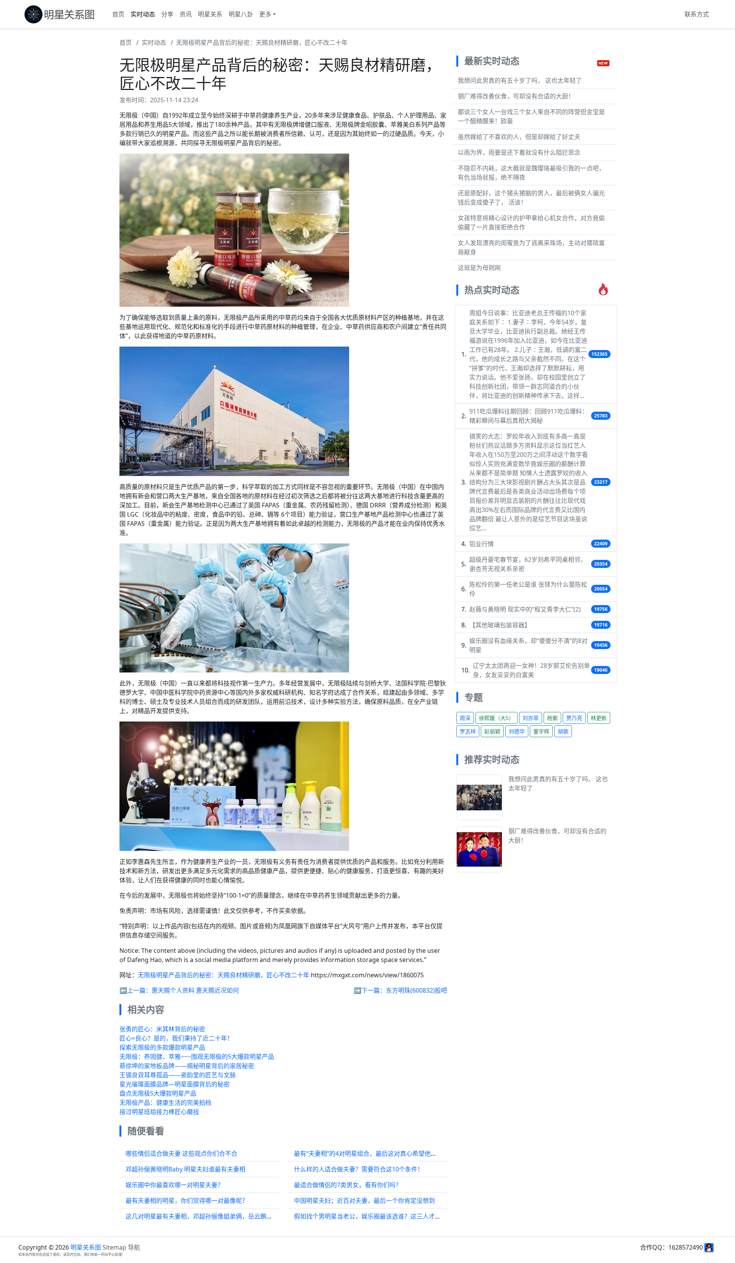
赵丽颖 (492, 731)
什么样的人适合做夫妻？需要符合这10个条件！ (358, 1169)
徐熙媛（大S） (496, 717)
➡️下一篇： (370, 990)
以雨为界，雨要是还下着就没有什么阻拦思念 (519, 152)
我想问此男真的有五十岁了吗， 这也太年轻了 (520, 80)
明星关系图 (85, 1247)
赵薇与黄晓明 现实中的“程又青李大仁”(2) (525, 609)
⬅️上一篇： (135, 990)
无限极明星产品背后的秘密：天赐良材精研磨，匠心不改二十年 (262, 42)
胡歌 (563, 731)
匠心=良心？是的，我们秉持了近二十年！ (176, 1038)
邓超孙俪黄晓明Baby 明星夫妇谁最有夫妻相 (185, 1169)
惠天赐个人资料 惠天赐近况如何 (195, 990)
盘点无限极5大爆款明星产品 (157, 1093)
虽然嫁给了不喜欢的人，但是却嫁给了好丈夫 (519, 137)
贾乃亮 (574, 717)
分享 (167, 14)
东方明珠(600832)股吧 (416, 990)
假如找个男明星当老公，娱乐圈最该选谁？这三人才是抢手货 (376, 1216)
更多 (265, 14)
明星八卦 (241, 14)
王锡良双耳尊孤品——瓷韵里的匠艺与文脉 (177, 1075)
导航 (134, 1247)
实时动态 (143, 14)
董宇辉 (541, 731)
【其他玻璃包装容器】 (500, 625)
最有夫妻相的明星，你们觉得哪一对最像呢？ (187, 1200)
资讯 (186, 14)
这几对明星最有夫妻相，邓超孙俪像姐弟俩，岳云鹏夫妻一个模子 (214, 1216)
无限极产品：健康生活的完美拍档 (165, 1102)
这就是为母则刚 (479, 267)
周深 (465, 717)
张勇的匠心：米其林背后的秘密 (162, 1029)
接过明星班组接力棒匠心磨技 (159, 1112)
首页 (118, 14)
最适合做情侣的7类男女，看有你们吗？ (348, 1185)
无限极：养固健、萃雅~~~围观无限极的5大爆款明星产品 (196, 1056)
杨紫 (552, 717)
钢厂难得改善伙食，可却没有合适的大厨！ (516, 96)
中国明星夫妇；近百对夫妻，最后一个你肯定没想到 (364, 1200)
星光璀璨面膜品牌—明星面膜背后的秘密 (174, 1084)
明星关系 (210, 14)
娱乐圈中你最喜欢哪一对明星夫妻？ (175, 1185)
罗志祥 (468, 731)
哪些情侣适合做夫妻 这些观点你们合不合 (181, 1153)
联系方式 (696, 14)
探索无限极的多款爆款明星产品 (162, 1047)
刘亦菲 (531, 717)
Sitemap (114, 1247)
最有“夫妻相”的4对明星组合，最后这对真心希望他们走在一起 (377, 1153)
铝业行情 (481, 544)
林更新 (599, 717)
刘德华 (517, 731)
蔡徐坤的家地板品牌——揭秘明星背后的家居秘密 (186, 1066)
